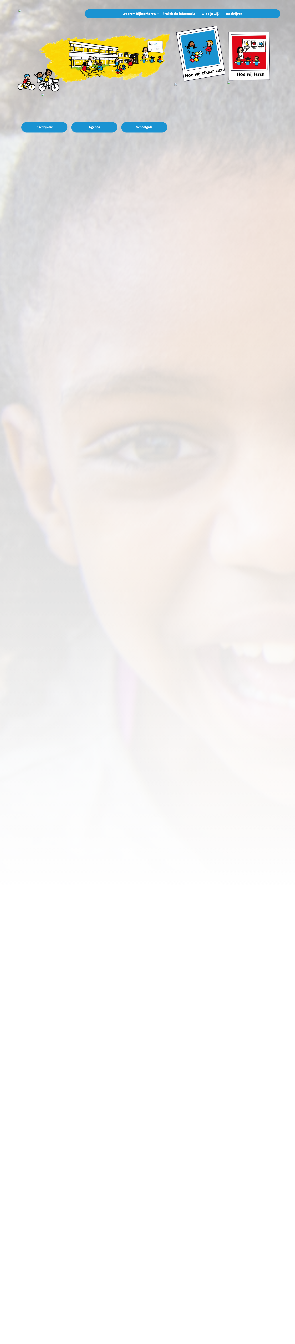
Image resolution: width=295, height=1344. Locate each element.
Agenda (94, 127)
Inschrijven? (44, 127)
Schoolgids (144, 127)
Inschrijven (234, 14)
